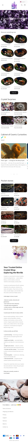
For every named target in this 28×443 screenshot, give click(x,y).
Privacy (4, 414)
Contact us (5, 427)
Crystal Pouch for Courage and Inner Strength (19, 59)
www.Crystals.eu (15, 440)
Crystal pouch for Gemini (5, 44)
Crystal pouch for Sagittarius (19, 44)
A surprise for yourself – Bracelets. (20, 112)
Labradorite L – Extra (5, 207)
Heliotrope (16, 207)
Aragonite (16, 193)
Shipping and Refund (8, 411)
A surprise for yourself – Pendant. (7, 125)
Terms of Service (7, 408)
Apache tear (3, 193)
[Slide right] (16, 174)
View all (14, 92)
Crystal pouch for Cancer (5, 86)
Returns (5, 423)
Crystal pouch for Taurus (18, 73)
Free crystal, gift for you (5, 112)
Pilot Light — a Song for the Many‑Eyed (12, 160)
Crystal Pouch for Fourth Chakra (7, 58)
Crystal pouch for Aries (5, 73)
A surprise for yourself (18, 125)
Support (5, 417)
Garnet (2, 234)
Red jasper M (3, 221)
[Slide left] (11, 174)
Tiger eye (16, 221)
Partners (5, 420)
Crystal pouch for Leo (18, 86)
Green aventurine (17, 234)
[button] (2, 5)
